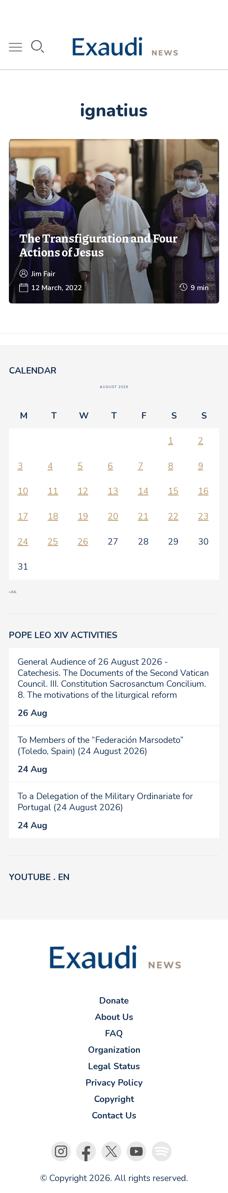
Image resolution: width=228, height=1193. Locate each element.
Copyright (114, 1099)
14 (143, 491)
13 (113, 491)
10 (23, 491)
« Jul (12, 592)
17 (23, 516)
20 (113, 516)
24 (23, 542)
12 (83, 491)
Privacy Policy (114, 1083)
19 (83, 516)
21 (143, 516)
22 (173, 516)
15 (173, 491)
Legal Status (114, 1066)
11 (53, 491)
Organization (114, 1050)
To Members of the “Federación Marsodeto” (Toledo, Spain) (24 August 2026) (101, 745)
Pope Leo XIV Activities (63, 635)
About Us (114, 1017)
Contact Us (114, 1116)
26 (83, 542)
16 (203, 491)
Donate (114, 1001)
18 (53, 516)
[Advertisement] (114, 12)
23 (203, 516)
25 (53, 542)
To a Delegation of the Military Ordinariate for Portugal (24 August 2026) (105, 801)
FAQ (114, 1033)
